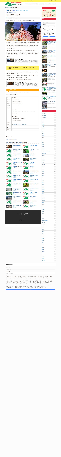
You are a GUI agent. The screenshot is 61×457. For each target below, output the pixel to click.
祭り (15, 12)
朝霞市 (48, 191)
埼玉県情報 (48, 153)
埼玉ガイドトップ (7, 7)
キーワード (8, 267)
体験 (7, 12)
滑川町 (48, 213)
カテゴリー (44, 24)
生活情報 (48, 222)
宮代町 (48, 155)
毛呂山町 (48, 209)
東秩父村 (17, 10)
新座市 (48, 184)
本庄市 (48, 193)
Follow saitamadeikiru (26, 225)
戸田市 (48, 180)
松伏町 (48, 202)
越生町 (48, 247)
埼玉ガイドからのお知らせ (48, 151)
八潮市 (48, 135)
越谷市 (48, 249)
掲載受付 (55, 0)
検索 (49, 36)
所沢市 (48, 182)
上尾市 (48, 124)
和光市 (48, 146)
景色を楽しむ (11, 12)
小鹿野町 (14, 10)
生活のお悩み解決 (48, 220)
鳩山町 (48, 256)
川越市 (48, 173)
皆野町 (21, 10)
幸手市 (48, 175)
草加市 (48, 238)
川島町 (48, 171)
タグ (43, 28)
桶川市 (48, 204)
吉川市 (48, 142)
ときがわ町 (48, 115)
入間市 (48, 133)
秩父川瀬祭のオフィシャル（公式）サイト (19, 124)
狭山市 (48, 218)
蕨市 (48, 242)
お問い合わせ (50, 0)
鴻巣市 (48, 258)
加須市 (48, 137)
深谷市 (48, 211)
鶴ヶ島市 (48, 260)
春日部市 (48, 189)
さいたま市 (48, 113)
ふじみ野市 (48, 117)
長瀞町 (27, 10)
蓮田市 (48, 240)
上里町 (48, 126)
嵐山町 (48, 166)
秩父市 (11, 7)
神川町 (48, 229)
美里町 (48, 233)
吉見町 (48, 144)
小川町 (48, 162)
